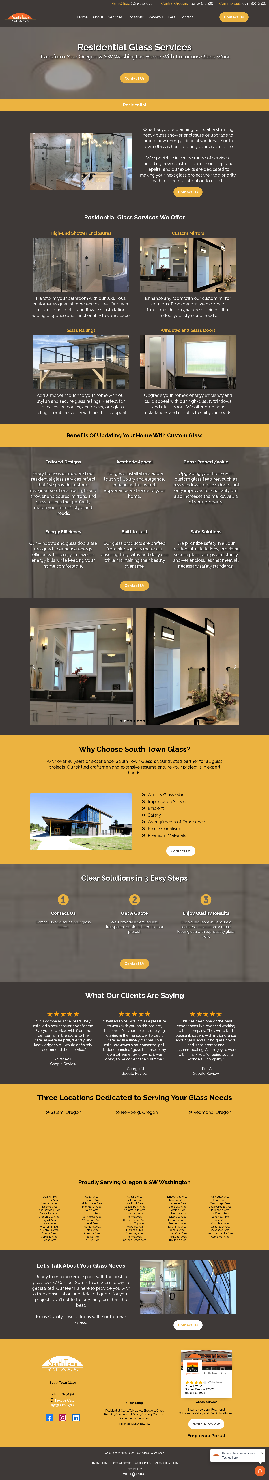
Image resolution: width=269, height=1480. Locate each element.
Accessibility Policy (166, 1462)
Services (115, 17)
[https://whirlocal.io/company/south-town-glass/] (134, 1474)
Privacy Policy (99, 1462)
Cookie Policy (143, 1462)
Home (82, 17)
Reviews (156, 17)
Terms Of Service (121, 1462)
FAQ (171, 17)
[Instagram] (62, 1417)
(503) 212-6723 (142, 3)
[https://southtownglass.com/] (20, 17)
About (97, 17)
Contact (186, 17)
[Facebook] (49, 1417)
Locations (135, 17)
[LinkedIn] (76, 1417)
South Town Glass (215, 1373)
